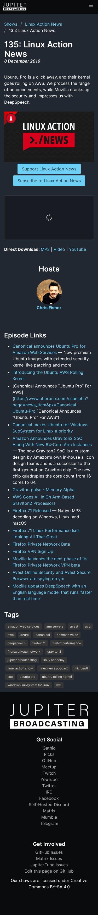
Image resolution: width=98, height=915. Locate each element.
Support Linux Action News (49, 168)
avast (74, 626)
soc (10, 677)
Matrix (49, 810)
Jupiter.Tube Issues (49, 864)
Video (59, 249)
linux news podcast (54, 668)
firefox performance (67, 643)
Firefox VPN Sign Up (33, 551)
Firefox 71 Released (32, 510)
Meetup (49, 766)
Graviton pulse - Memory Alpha (43, 489)
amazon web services (23, 626)
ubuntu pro (27, 677)
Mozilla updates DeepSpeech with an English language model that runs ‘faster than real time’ (52, 592)
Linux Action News (43, 24)
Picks (49, 754)
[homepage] (15, 7)
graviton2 (54, 651)
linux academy (54, 660)
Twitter (49, 785)
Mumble (49, 817)
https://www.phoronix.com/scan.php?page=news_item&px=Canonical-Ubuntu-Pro (50, 405)
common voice (67, 635)
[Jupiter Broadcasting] (49, 727)
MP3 (45, 249)
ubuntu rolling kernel (57, 677)
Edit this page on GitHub (49, 871)
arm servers (54, 626)
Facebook (49, 798)
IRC (49, 792)
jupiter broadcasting (22, 660)
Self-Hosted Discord (49, 804)
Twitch (49, 773)
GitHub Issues (49, 852)
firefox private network (24, 651)
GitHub (49, 760)
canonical (43, 635)
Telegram (49, 823)
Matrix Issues (49, 858)
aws (11, 635)
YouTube (77, 249)
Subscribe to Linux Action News (49, 180)
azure (24, 635)
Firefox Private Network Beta (41, 544)
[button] (91, 7)
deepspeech (17, 643)
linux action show (20, 668)
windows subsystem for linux (28, 685)
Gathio (49, 748)
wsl (58, 685)
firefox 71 (39, 643)
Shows (10, 24)
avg (87, 626)
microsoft (81, 668)
